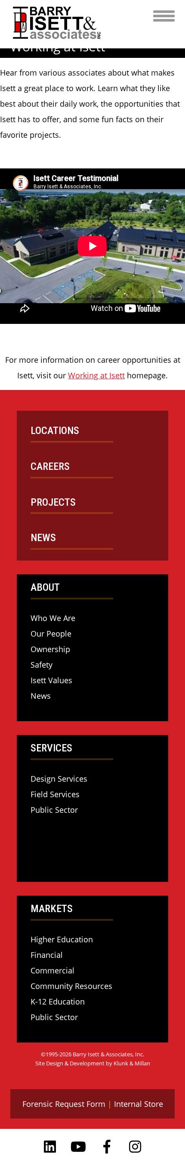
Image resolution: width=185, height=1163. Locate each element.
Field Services (55, 794)
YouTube (78, 1146)
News (41, 696)
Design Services (59, 778)
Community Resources (71, 986)
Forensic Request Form (63, 1104)
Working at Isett (96, 375)
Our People (51, 633)
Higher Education (62, 939)
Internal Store (138, 1104)
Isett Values (51, 680)
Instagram (135, 1146)
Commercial (52, 970)
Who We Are (53, 618)
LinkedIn (50, 1146)
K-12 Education (58, 1001)
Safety (41, 664)
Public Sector (54, 810)
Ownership (50, 649)
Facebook (106, 1146)
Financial (47, 955)
